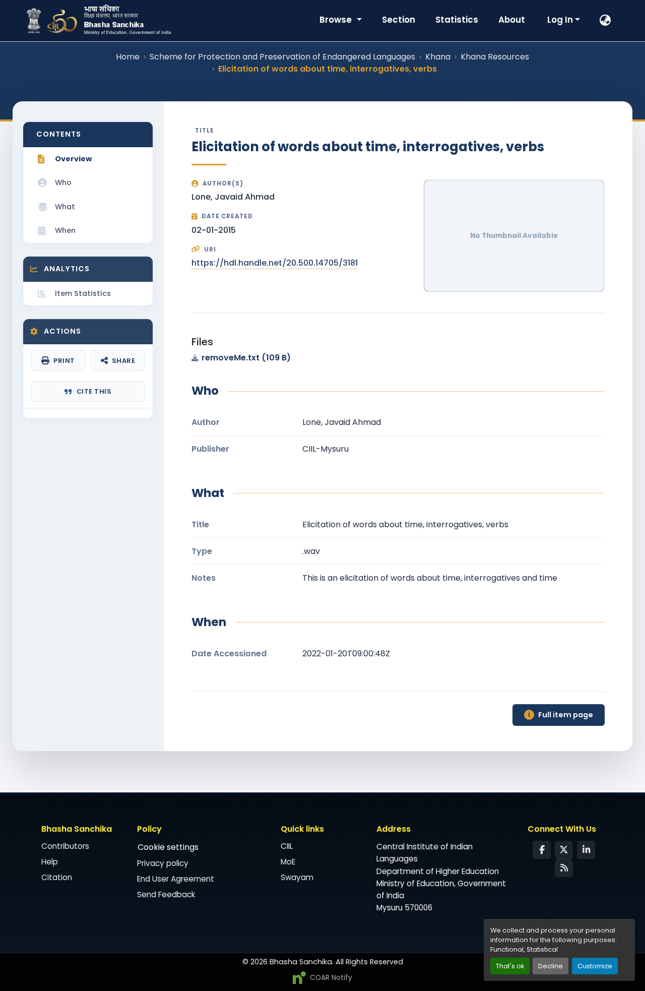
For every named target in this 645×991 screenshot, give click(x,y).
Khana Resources (495, 57)
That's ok (510, 966)
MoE (288, 861)
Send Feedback (166, 894)
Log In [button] (561, 20)
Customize (594, 966)
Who (63, 182)
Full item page (560, 715)
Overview (73, 159)
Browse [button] (336, 20)
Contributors (65, 846)
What (65, 207)
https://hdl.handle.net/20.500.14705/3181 (274, 263)
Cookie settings (168, 847)
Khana (437, 57)
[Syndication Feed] (564, 868)
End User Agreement (175, 879)
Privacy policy (162, 863)
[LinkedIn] (586, 850)
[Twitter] (564, 850)
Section (398, 20)
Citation (56, 877)
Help (49, 861)
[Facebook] (542, 850)
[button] (605, 21)
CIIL (287, 846)
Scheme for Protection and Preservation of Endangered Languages (282, 57)
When (65, 230)
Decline (550, 966)
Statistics (456, 20)
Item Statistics (83, 293)
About (511, 20)
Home (128, 57)
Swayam (297, 877)
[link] (398, 358)
